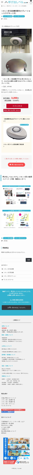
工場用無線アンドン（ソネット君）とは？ (13, 421)
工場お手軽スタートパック (8, 398)
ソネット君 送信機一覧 (8, 400)
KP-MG (5, 18)
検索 (28, 260)
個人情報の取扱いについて (8, 431)
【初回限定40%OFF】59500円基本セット (13, 410)
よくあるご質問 (5, 427)
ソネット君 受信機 (8, 272)
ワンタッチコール (8, 279)
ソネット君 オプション (19, 16)
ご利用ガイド (5, 429)
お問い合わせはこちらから (17, 307)
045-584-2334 (17, 300)
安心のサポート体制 (6, 425)
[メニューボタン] (2, 2)
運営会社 (3, 433)
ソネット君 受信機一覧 (8, 401)
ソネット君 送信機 (8, 16)
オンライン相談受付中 (8, 411)
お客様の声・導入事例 (7, 423)
